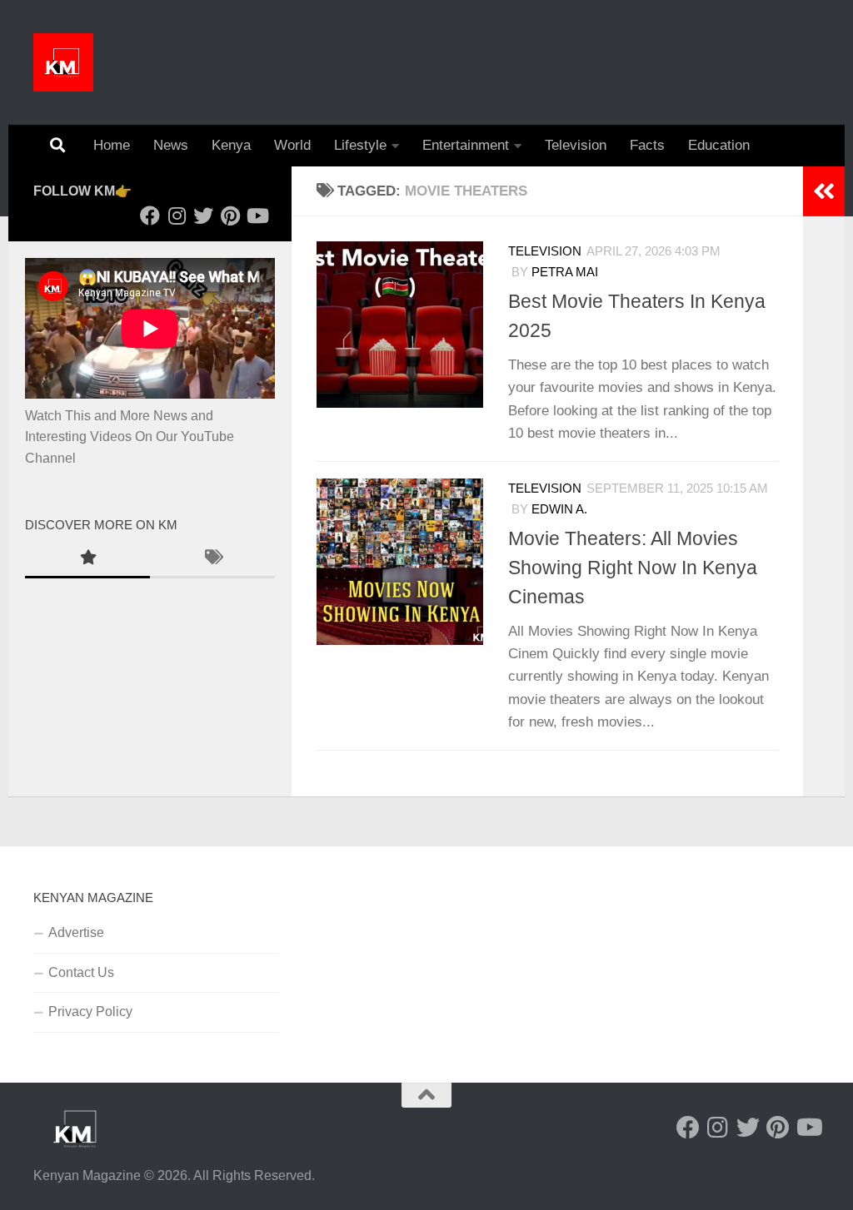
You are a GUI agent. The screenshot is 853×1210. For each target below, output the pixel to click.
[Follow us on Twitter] (203, 216)
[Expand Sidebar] (824, 191)
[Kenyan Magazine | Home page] (63, 62)
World (292, 145)
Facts (647, 145)
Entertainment (465, 145)
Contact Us (81, 972)
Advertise (76, 932)
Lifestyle (360, 145)
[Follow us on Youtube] (257, 216)
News (170, 145)
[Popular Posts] (87, 559)
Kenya (231, 145)
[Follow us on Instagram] (177, 216)
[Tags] (212, 559)
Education (719, 145)
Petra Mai (564, 272)
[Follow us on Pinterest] (230, 216)
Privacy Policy (90, 1011)
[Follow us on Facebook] (150, 216)
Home (111, 145)
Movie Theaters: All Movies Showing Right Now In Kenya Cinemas (632, 567)
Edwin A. (559, 509)
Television (575, 145)
